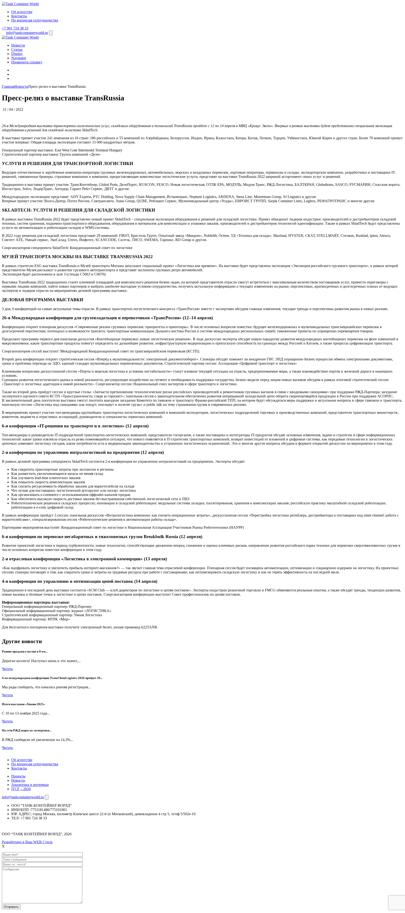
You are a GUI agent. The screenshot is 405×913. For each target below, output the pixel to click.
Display (17, 54)
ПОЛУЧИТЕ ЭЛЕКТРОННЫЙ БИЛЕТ (33, 631)
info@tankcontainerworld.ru (27, 33)
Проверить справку (26, 62)
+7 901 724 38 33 (15, 28)
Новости (18, 45)
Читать (7, 669)
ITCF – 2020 (21, 789)
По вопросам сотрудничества (34, 20)
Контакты (19, 16)
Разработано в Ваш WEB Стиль (27, 842)
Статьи (16, 49)
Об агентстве (21, 12)
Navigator (18, 58)
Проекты (18, 776)
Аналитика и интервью (30, 785)
